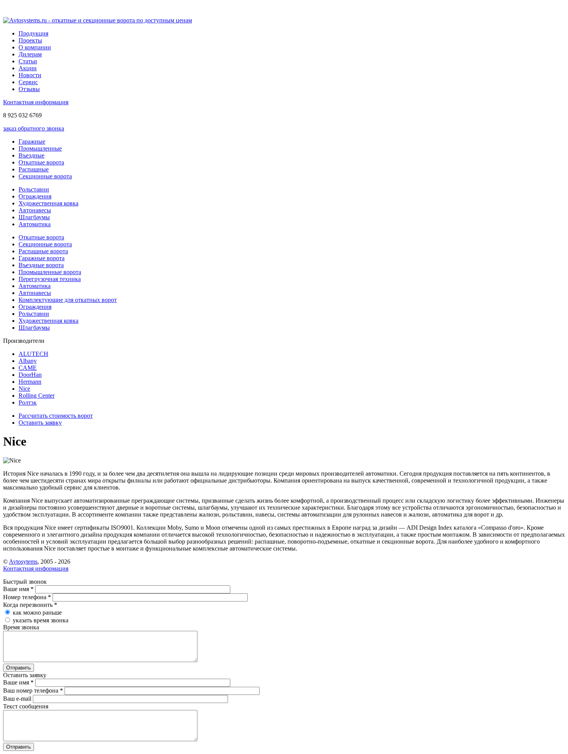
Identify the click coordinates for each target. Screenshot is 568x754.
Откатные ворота (41, 162)
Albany (28, 361)
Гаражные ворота (42, 258)
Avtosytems (23, 561)
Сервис (28, 82)
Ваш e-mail (18, 698)
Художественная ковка (48, 203)
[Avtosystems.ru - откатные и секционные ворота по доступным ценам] (97, 20)
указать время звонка (40, 620)
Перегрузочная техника (50, 279)
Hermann (30, 381)
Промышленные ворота (50, 272)
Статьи (28, 61)
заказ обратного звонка (33, 128)
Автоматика (35, 224)
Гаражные (32, 141)
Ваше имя (18, 589)
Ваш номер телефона (33, 690)
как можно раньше (37, 612)
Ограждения (35, 196)
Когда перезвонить (30, 605)
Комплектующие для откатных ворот (68, 300)
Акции (28, 68)
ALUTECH (33, 354)
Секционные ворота (45, 176)
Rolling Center (36, 395)
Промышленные (40, 148)
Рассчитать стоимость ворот (56, 415)
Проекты (30, 40)
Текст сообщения (25, 706)
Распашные (34, 169)
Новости (30, 75)
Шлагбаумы (34, 217)
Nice (24, 388)
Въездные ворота (41, 265)
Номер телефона (27, 597)
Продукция (33, 33)
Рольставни (34, 189)
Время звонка (21, 627)
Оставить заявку (40, 422)
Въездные (31, 155)
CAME (28, 367)
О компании (35, 47)
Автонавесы (35, 210)
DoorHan (30, 374)
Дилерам (30, 54)
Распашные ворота (43, 251)
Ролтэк (28, 402)
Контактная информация (35, 102)
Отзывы (29, 89)
